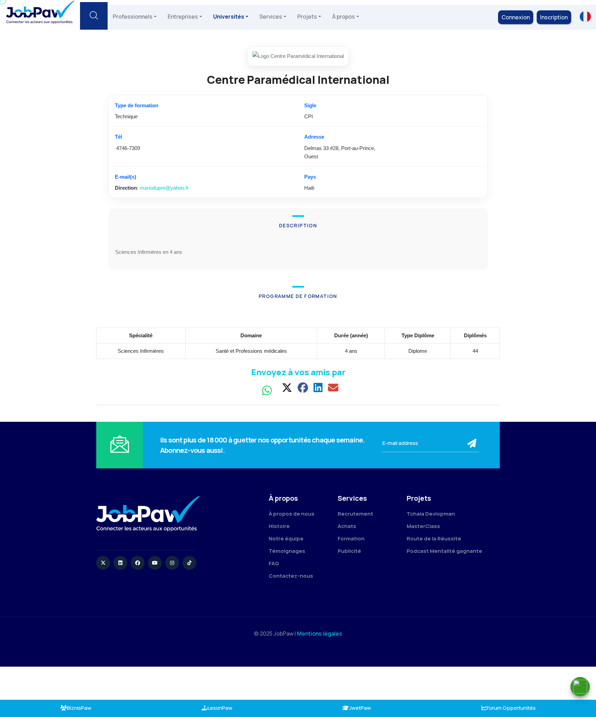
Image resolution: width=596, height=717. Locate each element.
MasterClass (423, 526)
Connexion (515, 17)
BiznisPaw (79, 707)
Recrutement (355, 513)
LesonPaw (220, 707)
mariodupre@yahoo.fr (164, 188)
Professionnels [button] (132, 16)
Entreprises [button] (183, 16)
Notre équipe (286, 538)
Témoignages (287, 551)
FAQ (274, 563)
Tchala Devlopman (431, 513)
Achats (347, 526)
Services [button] (270, 16)
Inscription (554, 17)
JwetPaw (360, 707)
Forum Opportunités (511, 707)
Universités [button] (228, 16)
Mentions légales (319, 633)
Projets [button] (307, 16)
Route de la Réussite (434, 538)
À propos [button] (343, 16)
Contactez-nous (291, 575)
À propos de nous (292, 513)
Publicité (349, 551)
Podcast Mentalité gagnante (444, 551)
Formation (351, 538)
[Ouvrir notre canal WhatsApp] (580, 686)
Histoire (279, 526)
